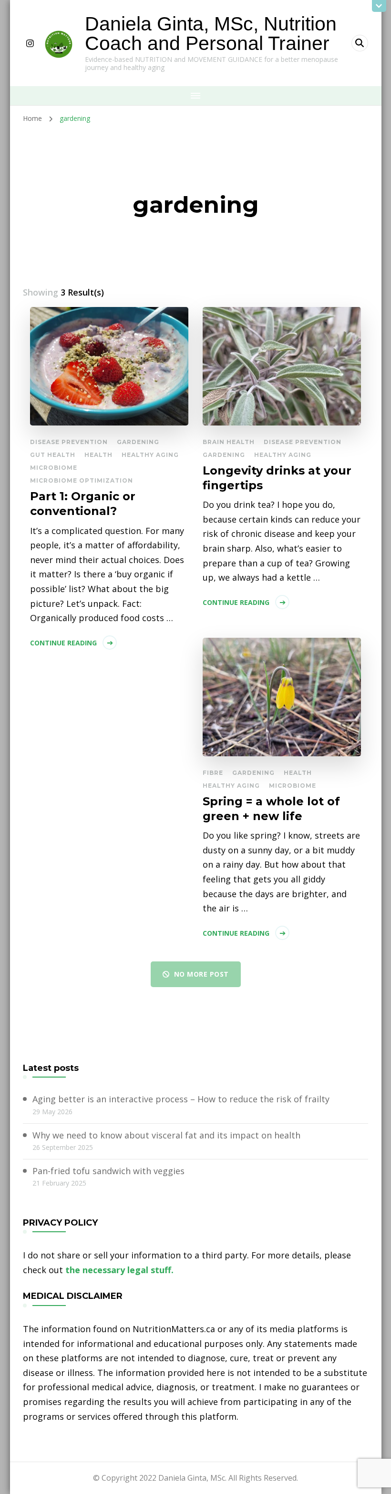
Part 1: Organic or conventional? (82, 503)
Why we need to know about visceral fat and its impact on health (166, 1135)
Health (98, 454)
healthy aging (150, 454)
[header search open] (359, 43)
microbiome (53, 467)
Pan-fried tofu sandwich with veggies (108, 1171)
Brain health (229, 441)
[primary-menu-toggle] (195, 95)
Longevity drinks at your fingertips (277, 478)
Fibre (213, 772)
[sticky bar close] (379, 6)
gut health (52, 454)
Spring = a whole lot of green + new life (271, 808)
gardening (138, 441)
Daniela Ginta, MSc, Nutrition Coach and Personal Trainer (211, 33)
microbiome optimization (81, 480)
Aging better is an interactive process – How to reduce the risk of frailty (180, 1099)
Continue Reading (63, 642)
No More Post (201, 974)
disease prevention (69, 441)
